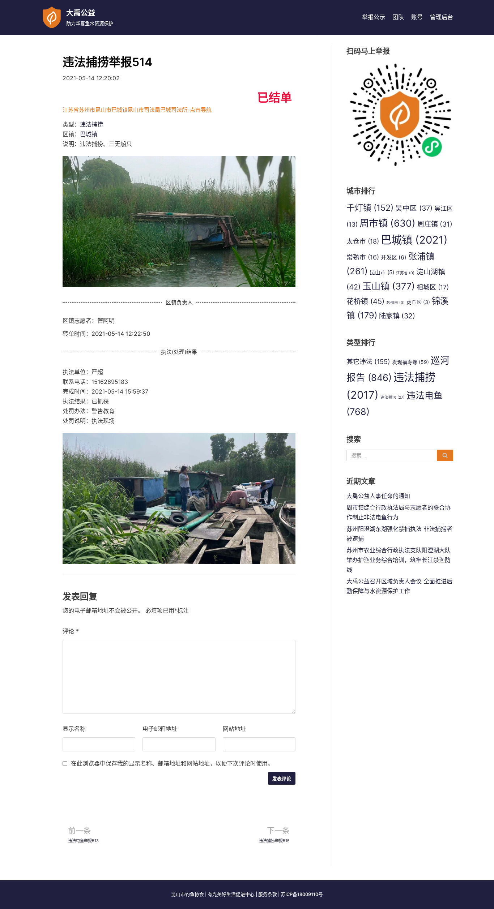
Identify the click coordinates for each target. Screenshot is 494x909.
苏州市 (395, 302)
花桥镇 (365, 301)
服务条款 (267, 894)
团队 (398, 17)
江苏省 (405, 273)
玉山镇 (388, 286)
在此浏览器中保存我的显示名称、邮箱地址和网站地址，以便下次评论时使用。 (172, 763)
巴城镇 (88, 134)
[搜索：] (399, 455)
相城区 (433, 287)
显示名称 (74, 728)
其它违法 (368, 361)
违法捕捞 (91, 124)
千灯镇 (369, 208)
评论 (71, 631)
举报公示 (373, 17)
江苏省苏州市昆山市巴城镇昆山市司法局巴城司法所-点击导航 (137, 109)
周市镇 (387, 223)
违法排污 (392, 397)
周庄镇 (434, 224)
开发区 (393, 257)
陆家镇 (397, 316)
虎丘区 (418, 302)
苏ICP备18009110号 (302, 894)
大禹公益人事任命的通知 (378, 495)
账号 (417, 17)
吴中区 (414, 208)
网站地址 (234, 728)
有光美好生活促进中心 (231, 894)
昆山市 (382, 272)
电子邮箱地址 (159, 728)
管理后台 (441, 17)
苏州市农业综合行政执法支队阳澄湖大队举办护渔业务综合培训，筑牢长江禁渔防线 (398, 559)
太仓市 (362, 241)
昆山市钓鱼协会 (187, 894)
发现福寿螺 (410, 362)
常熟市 (362, 257)
